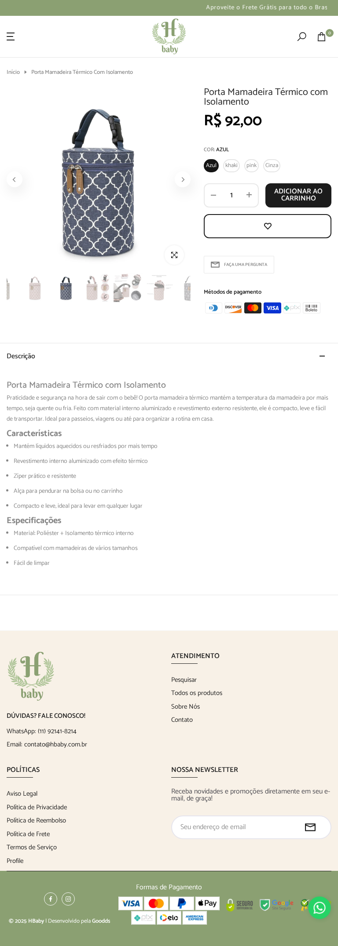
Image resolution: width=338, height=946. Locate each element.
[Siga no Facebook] (50, 899)
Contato (182, 719)
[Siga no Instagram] (68, 899)
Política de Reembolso (36, 820)
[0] (321, 36)
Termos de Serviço (32, 847)
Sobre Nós (185, 706)
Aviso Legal (22, 793)
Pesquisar (184, 679)
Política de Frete (28, 834)
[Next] (183, 179)
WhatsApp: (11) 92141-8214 (42, 731)
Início (13, 72)
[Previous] (14, 179)
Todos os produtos (196, 693)
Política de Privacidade (37, 807)
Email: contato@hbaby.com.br (47, 744)
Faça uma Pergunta (245, 264)
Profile (15, 860)
